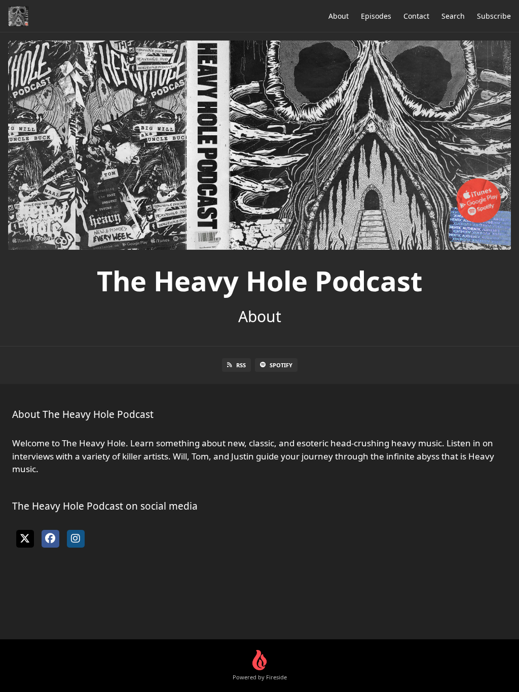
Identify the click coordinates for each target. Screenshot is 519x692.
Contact (416, 16)
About (338, 16)
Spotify (281, 365)
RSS (241, 365)
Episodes (376, 16)
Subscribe (494, 16)
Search (453, 16)
